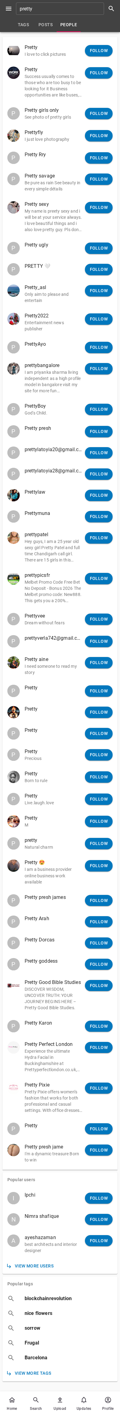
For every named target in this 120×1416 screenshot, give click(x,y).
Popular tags (20, 1283)
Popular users (21, 1179)
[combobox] (67, 8)
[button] (60, 50)
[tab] (23, 24)
